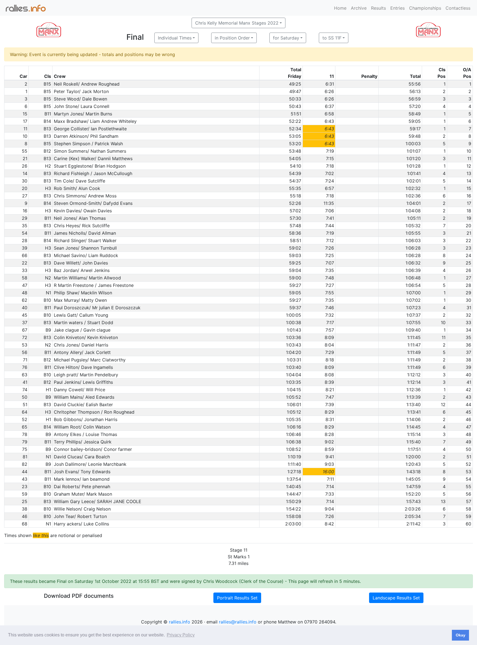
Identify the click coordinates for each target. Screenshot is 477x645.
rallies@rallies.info (237, 622)
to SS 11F (331, 38)
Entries (397, 8)
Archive (359, 8)
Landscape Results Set (396, 598)
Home (340, 8)
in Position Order (232, 38)
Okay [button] (460, 635)
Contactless (458, 8)
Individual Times (175, 38)
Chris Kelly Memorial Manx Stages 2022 (237, 23)
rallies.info (179, 622)
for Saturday (286, 38)
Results (378, 8)
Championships (425, 8)
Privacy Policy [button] (181, 635)
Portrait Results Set (237, 598)
